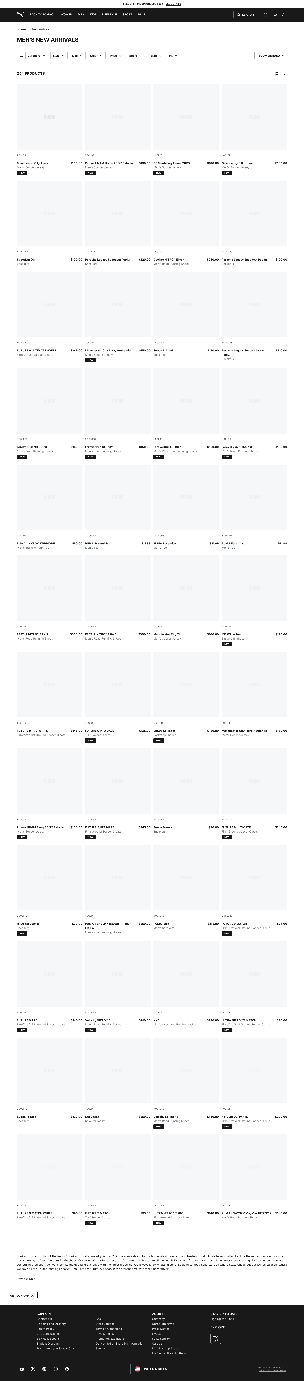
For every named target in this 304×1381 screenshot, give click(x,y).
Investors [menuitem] (158, 1333)
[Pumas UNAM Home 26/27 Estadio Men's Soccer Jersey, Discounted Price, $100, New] (118, 129)
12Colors (22, 251)
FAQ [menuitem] (98, 1319)
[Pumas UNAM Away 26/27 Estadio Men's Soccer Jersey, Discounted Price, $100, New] (49, 793)
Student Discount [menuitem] (48, 1343)
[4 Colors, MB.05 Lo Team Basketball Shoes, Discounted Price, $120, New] (254, 600)
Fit (171, 55)
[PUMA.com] (20, 14)
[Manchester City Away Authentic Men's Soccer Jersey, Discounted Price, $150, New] (118, 317)
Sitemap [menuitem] (101, 1348)
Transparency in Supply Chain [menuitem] (56, 1348)
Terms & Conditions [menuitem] (109, 1328)
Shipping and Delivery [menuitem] (51, 1324)
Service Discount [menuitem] (48, 1338)
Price (113, 55)
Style (56, 55)
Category (34, 55)
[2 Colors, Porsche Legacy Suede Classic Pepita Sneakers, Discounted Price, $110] (254, 316)
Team (153, 55)
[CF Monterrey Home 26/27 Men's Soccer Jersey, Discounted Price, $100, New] (186, 129)
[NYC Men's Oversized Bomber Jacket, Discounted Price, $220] (186, 984)
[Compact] (276, 73)
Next (32, 1278)
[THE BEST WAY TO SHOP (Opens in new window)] (215, 1338)
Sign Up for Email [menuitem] (222, 1319)
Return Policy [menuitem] (45, 1328)
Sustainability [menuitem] (161, 1338)
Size (75, 55)
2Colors (90, 251)
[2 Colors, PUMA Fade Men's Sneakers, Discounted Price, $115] (186, 887)
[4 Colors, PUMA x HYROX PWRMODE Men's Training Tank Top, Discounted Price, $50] (49, 507)
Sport (133, 55)
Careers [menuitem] (157, 1343)
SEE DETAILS (173, 3)
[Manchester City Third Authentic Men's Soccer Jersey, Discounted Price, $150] (254, 694)
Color (94, 55)
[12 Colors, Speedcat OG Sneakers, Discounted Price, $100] (49, 223)
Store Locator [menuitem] (105, 1324)
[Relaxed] (283, 73)
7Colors (158, 251)
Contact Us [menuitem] (44, 1319)
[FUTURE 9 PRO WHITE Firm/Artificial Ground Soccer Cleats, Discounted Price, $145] (49, 694)
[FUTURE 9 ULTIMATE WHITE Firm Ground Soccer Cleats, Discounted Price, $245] (49, 314)
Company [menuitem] (158, 1319)
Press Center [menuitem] (160, 1328)
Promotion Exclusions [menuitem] (110, 1338)
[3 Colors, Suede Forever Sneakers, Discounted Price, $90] (186, 791)
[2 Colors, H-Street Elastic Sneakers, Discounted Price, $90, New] (49, 890)
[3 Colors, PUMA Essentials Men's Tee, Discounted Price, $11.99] (118, 507)
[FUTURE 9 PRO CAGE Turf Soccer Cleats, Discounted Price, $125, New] (118, 697)
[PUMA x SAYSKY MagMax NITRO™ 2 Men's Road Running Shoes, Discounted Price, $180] (254, 1177)
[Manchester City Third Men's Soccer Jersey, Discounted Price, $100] (186, 598)
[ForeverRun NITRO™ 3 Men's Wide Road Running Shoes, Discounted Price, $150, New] (186, 413)
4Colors (22, 535)
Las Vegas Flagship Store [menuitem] (169, 1353)
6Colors (22, 439)
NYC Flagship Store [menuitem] (165, 1348)
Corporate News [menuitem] (163, 1324)
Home (21, 29)
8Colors (90, 1012)
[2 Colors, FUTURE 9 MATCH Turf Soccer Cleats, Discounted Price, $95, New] (118, 1179)
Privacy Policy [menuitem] (105, 1333)
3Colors (90, 535)
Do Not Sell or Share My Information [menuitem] (120, 1343)
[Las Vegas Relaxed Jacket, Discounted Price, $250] (118, 1080)
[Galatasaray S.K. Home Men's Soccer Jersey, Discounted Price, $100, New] (254, 129)
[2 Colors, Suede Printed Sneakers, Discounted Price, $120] (186, 314)
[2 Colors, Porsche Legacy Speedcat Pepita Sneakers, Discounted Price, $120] (118, 223)
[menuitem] (42, 14)
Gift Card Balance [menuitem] (48, 1333)
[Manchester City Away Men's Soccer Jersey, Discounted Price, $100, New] (49, 129)
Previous (22, 1278)
